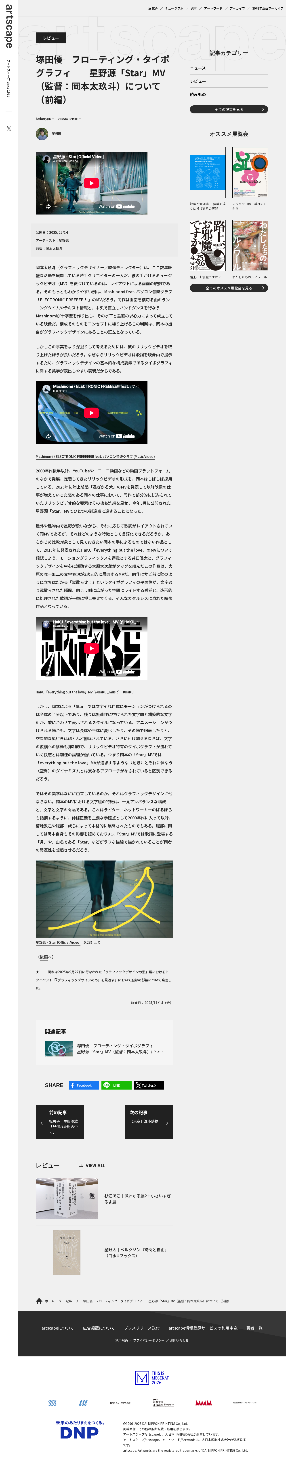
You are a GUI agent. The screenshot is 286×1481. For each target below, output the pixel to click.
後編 (44, 957)
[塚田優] (48, 139)
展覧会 (153, 8)
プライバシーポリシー (148, 1340)
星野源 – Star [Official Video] (58, 942)
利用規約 (121, 1340)
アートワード (213, 8)
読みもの (198, 94)
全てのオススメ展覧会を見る (229, 288)
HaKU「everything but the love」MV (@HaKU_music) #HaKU (85, 692)
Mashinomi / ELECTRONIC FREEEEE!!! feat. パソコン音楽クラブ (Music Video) (95, 456)
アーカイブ (237, 8)
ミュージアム (174, 8)
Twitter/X (149, 1085)
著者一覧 (254, 1328)
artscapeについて (58, 1328)
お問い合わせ (179, 1340)
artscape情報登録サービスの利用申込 (203, 1328)
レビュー (51, 38)
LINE (116, 1085)
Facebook (84, 1085)
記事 (194, 8)
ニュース (198, 68)
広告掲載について (99, 1328)
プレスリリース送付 (142, 1328)
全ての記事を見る (229, 109)
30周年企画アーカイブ (268, 8)
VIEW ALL (92, 1165)
